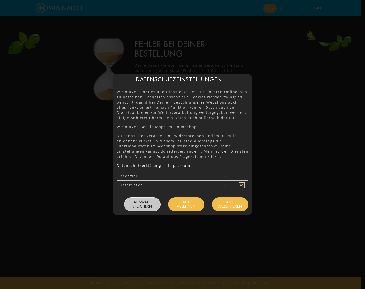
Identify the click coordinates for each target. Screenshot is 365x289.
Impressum (179, 165)
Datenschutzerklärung (139, 165)
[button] (226, 176)
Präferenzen (130, 185)
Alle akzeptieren (230, 204)
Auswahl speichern (142, 204)
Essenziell (128, 176)
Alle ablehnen (186, 204)
